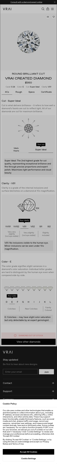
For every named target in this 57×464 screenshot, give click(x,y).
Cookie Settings (28, 458)
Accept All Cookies (28, 451)
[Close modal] (28, 232)
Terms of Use (18, 443)
